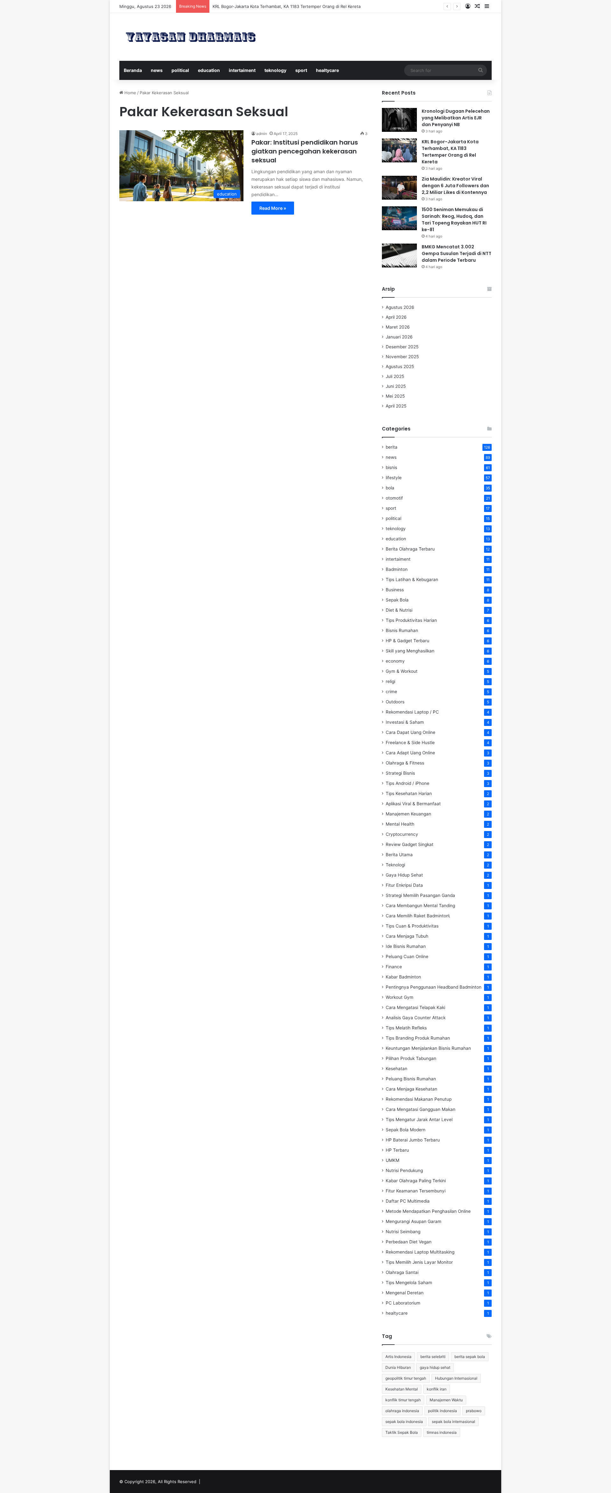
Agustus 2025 (400, 366)
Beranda (133, 70)
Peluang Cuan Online (407, 956)
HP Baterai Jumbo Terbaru (413, 1139)
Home (129, 92)
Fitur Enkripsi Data (404, 885)
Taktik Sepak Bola (401, 1432)
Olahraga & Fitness (405, 762)
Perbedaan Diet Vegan (409, 1241)
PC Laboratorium (403, 1302)
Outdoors (395, 701)
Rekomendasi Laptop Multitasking (420, 1252)
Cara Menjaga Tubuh (407, 936)
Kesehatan (396, 1068)
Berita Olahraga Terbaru (410, 548)
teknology (275, 70)
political (180, 70)
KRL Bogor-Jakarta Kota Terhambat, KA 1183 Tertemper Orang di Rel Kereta (450, 152)
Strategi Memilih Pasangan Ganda (420, 895)
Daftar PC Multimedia (408, 1201)
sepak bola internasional (453, 1421)
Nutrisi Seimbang (403, 1231)
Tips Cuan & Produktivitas (412, 925)
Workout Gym (399, 997)
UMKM (392, 1160)
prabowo (473, 1410)
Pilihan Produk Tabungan (411, 1058)
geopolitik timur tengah (405, 1378)
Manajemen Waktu (446, 1399)
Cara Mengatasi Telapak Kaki (415, 1007)
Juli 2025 (395, 376)
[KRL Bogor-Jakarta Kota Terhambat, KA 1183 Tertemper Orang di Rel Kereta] (399, 150)
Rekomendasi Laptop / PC (412, 712)
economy (395, 661)
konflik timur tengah (403, 1399)
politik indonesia (442, 1410)
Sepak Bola (397, 599)
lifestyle (394, 477)
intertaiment (242, 70)
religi (390, 681)
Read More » (272, 208)
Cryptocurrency (402, 834)
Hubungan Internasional (456, 1378)
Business (395, 589)
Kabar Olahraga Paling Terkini (416, 1180)
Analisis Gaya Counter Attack (416, 1017)
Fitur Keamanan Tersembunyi (416, 1190)
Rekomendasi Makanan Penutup (419, 1099)
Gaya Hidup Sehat (404, 875)
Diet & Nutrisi (399, 610)
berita (391, 447)
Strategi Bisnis (400, 773)
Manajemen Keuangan (408, 813)
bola (390, 487)
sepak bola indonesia (404, 1421)
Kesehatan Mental (401, 1389)
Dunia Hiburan (398, 1367)
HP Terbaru (397, 1150)
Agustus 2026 (400, 307)
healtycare (327, 70)
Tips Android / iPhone (407, 783)
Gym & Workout (402, 671)
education (209, 70)
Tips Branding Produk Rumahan (418, 1038)
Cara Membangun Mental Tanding (420, 905)
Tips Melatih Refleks (406, 1027)
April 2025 (396, 406)
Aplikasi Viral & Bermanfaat (413, 803)
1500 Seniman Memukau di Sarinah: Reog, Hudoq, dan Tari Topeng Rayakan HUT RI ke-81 (454, 219)
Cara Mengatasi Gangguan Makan (420, 1109)
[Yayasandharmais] (190, 37)
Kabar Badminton (403, 976)
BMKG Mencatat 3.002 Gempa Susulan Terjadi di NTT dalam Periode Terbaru (456, 253)
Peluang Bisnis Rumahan (411, 1078)
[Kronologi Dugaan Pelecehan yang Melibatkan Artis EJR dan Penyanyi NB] (399, 120)
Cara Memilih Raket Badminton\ (418, 915)
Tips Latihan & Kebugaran (412, 579)
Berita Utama (399, 854)
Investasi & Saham (405, 722)
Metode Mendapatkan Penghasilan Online (428, 1211)
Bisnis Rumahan (402, 630)
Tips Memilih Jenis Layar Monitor (419, 1262)
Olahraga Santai (402, 1272)
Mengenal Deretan (405, 1292)
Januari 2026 (399, 336)
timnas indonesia (442, 1432)
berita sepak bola (469, 1356)
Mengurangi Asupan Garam (413, 1221)
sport (301, 70)
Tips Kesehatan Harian (409, 793)
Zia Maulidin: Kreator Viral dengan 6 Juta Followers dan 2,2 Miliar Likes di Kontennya (455, 186)
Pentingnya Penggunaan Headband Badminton (433, 987)
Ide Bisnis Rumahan (406, 946)
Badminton (397, 569)
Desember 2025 (402, 346)
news (157, 70)
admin (261, 133)
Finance (394, 966)
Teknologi (395, 864)
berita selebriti (433, 1356)
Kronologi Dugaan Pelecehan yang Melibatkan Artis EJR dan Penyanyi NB (456, 118)
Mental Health (400, 824)
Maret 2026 (398, 327)
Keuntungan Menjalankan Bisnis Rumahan (428, 1048)
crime (391, 691)
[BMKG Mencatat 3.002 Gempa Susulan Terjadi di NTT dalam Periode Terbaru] (399, 255)
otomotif (394, 498)
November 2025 (402, 356)
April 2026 (396, 317)
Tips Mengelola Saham (409, 1282)
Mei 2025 (395, 396)
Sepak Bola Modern (405, 1129)
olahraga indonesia (402, 1410)
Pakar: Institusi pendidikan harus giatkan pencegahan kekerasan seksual (304, 151)
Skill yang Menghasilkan (410, 650)
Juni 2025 (396, 386)
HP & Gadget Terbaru (407, 640)
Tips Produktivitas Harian (411, 620)
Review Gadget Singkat (409, 844)
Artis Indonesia (398, 1356)
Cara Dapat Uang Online (410, 732)
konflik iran (436, 1389)
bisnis (391, 467)
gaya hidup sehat (435, 1367)
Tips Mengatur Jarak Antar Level (419, 1119)
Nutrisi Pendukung (404, 1170)
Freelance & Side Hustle (410, 742)
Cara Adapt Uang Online (410, 752)
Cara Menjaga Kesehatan (411, 1088)
